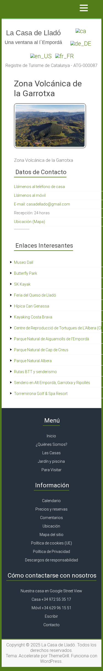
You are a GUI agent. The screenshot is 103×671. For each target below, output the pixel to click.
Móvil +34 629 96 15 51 (51, 608)
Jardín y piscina (51, 461)
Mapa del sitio (51, 534)
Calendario (51, 501)
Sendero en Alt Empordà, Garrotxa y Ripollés (52, 382)
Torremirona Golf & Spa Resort (41, 393)
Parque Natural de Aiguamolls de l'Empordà (51, 339)
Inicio (51, 436)
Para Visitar (51, 470)
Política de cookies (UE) (51, 543)
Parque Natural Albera (33, 361)
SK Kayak (22, 284)
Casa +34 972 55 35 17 (51, 599)
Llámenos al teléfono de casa (39, 186)
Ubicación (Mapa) (29, 221)
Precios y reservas (51, 509)
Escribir (51, 616)
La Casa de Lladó (33, 33)
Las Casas (51, 453)
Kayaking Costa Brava (33, 317)
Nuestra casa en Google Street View (51, 591)
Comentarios (51, 517)
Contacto (51, 625)
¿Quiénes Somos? (51, 444)
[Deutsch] (80, 42)
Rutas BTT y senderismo (35, 372)
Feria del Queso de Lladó (35, 295)
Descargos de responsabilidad (51, 560)
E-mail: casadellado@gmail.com (42, 204)
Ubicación (51, 526)
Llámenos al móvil (30, 195)
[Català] (80, 30)
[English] (40, 55)
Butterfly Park (25, 273)
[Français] (64, 55)
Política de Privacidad (51, 551)
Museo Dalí (23, 262)
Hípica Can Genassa (31, 306)
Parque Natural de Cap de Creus (41, 350)
